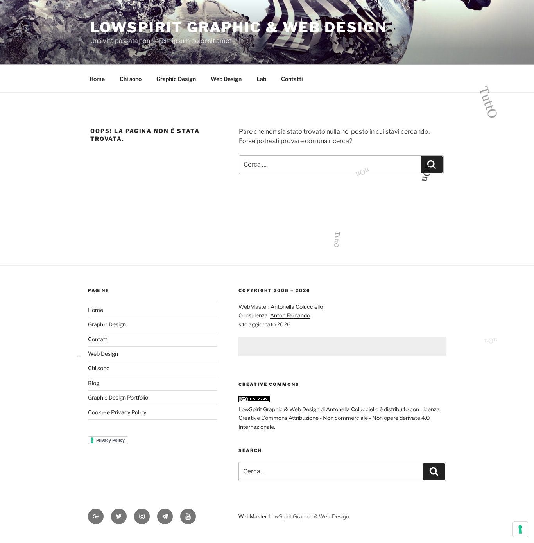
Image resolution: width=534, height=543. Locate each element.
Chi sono (131, 78)
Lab (261, 78)
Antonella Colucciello (297, 306)
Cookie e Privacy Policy (117, 412)
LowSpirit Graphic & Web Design (238, 27)
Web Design (226, 78)
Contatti (292, 78)
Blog (93, 383)
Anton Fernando (290, 315)
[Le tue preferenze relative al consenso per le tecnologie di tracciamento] (520, 529)
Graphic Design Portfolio (118, 397)
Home (97, 78)
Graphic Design (176, 78)
